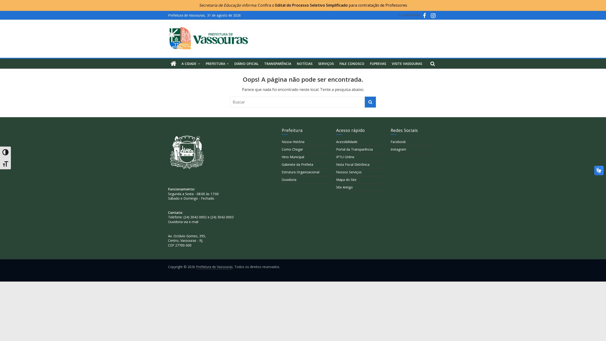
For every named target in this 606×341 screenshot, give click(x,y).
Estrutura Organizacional (300, 172)
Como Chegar (292, 149)
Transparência (277, 63)
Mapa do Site (346, 179)
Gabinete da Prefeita (297, 164)
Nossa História (293, 141)
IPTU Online (345, 157)
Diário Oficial (246, 63)
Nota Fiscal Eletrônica (353, 164)
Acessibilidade (346, 141)
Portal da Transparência (354, 149)
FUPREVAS (378, 63)
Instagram (398, 149)
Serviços (326, 63)
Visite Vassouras (407, 63)
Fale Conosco (351, 63)
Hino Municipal (293, 157)
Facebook (398, 141)
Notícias (304, 63)
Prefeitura (215, 63)
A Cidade (189, 63)
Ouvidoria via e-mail (183, 222)
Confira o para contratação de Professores (332, 5)
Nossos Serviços (349, 172)
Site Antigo (344, 187)
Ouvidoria (289, 179)
